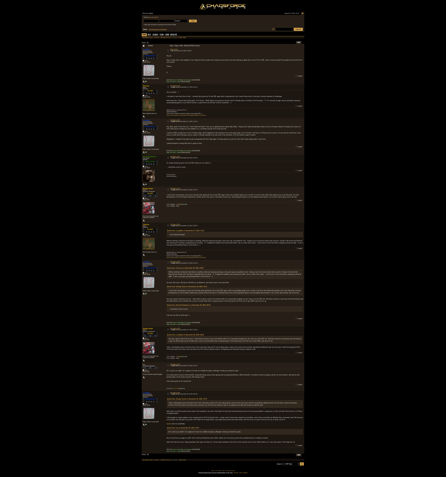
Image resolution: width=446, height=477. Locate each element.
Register (173, 35)
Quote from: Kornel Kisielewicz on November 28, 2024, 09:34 (188, 305)
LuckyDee (146, 49)
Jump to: (279, 464)
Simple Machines (230, 470)
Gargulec (174, 37)
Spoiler (169, 424)
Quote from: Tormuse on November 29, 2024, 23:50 (185, 268)
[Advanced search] (273, 29)
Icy (144, 364)
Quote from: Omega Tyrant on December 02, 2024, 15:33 (187, 399)
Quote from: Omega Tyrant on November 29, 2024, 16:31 (187, 286)
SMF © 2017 (221, 470)
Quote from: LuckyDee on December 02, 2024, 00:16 (185, 335)
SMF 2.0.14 (214, 470)
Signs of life (174, 49)
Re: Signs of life (175, 85)
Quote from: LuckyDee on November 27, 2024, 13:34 (185, 230)
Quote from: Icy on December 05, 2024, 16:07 (183, 428)
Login (167, 35)
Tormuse (146, 86)
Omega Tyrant (148, 188)
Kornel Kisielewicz (149, 156)
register (156, 17)
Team (161, 35)
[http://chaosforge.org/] (146, 185)
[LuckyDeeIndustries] (146, 82)
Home (144, 35)
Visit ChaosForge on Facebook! (158, 29)
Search (155, 35)
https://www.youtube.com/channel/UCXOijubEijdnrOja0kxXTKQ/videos (186, 115)
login (150, 17)
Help (149, 35)
